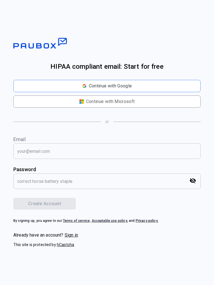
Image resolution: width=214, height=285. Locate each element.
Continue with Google (110, 86)
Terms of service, (77, 221)
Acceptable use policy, (110, 221)
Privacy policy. (147, 221)
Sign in (71, 235)
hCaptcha (65, 244)
